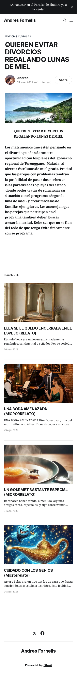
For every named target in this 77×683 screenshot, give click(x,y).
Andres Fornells (20, 20)
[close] (72, 7)
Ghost (48, 665)
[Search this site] (64, 20)
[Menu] (71, 20)
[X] (35, 633)
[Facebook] (42, 633)
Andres (22, 78)
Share (63, 80)
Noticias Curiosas (18, 36)
